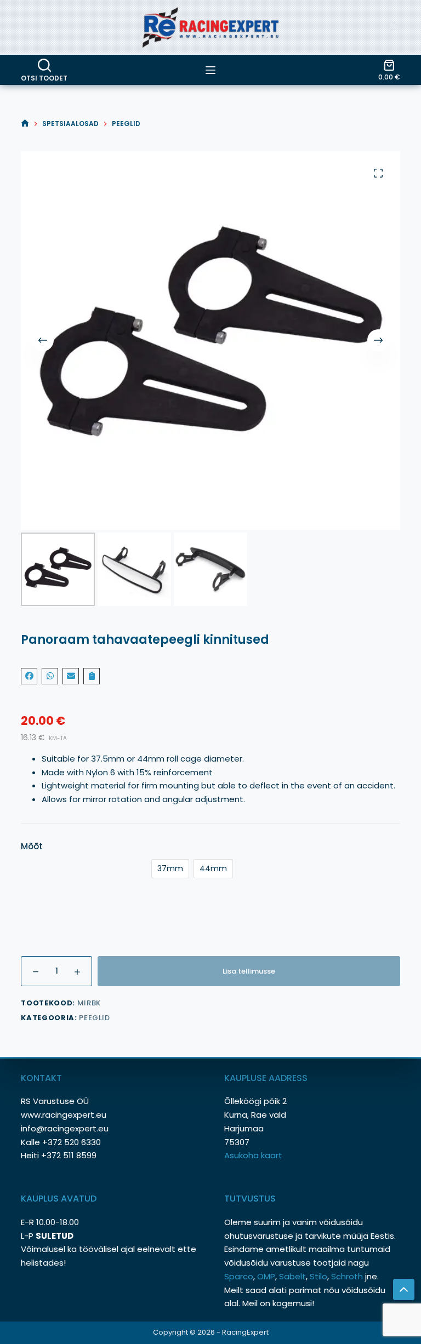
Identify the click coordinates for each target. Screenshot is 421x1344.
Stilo (318, 1276)
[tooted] (210, 70)
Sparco (238, 1276)
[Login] (394, 27)
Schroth (348, 1276)
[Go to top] (403, 1289)
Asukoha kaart (254, 1155)
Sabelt (292, 1276)
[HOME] (25, 123)
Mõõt (32, 846)
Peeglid (94, 1018)
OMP (266, 1276)
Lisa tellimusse (249, 971)
